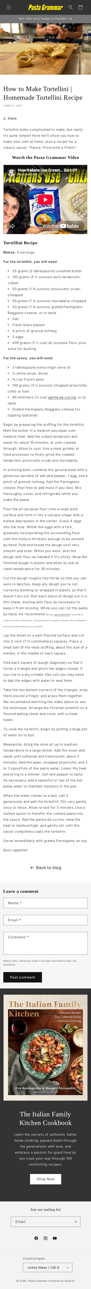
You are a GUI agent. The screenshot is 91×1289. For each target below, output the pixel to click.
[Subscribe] (75, 1222)
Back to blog (48, 867)
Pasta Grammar (38, 1280)
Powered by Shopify (61, 1280)
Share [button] (12, 118)
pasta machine (62, 614)
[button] (9, 7)
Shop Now (46, 1179)
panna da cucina (62, 397)
